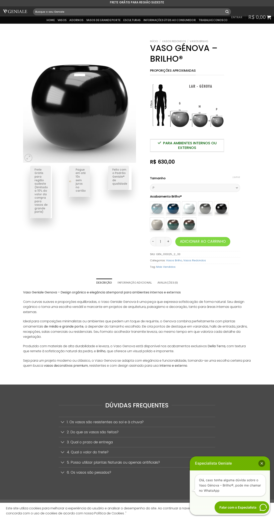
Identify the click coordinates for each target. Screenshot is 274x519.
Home (51, 20)
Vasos (62, 20)
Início (154, 41)
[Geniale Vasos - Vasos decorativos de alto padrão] (15, 11)
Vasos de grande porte (103, 20)
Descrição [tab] (104, 282)
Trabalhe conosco (213, 20)
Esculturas (132, 20)
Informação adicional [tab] (135, 282)
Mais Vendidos (166, 267)
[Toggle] (63, 422)
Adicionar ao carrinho (203, 241)
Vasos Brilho (199, 41)
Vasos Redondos (174, 41)
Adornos (76, 20)
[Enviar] (227, 11)
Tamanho (157, 178)
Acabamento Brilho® (166, 196)
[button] (261, 463)
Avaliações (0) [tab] (167, 282)
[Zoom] (28, 158)
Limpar (236, 177)
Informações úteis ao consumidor (169, 20)
